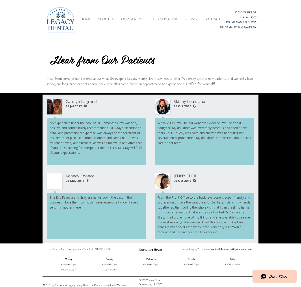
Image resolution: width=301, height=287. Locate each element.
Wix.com (121, 285)
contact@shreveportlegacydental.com (231, 249)
